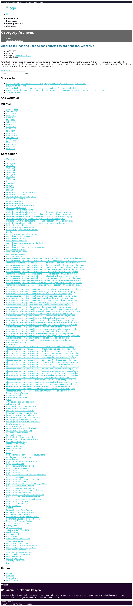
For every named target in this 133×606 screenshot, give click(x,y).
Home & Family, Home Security (19, 408)
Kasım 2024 (11, 129)
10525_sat (10, 174)
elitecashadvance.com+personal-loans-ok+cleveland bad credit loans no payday (40, 388)
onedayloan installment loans (19, 457)
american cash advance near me (19, 210)
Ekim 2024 (10, 131)
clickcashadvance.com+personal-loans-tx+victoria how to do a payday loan (38, 331)
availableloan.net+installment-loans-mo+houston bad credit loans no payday (39, 216)
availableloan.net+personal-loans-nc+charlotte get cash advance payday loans (39, 221)
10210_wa (10, 166)
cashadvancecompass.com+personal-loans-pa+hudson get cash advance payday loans (43, 285)
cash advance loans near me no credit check (24, 243)
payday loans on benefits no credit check (23, 499)
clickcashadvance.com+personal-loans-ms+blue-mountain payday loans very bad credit (43, 311)
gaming (9, 400)
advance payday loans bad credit (20, 205)
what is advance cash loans (17, 543)
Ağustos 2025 (12, 109)
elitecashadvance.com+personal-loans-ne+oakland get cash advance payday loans (41, 380)
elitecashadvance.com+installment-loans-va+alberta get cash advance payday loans (42, 371)
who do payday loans (15, 558)
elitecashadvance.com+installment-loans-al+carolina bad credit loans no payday (40, 347)
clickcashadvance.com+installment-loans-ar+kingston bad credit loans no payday (40, 291)
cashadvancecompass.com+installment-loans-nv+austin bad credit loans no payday (42, 271)
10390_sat (10, 168)
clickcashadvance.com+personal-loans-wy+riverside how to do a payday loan (39, 340)
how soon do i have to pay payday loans (23, 417)
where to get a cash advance (18, 554)
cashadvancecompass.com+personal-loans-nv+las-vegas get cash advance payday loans (44, 283)
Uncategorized (12, 534)
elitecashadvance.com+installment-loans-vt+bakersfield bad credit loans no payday (42, 373)
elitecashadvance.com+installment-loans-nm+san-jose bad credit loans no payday (41, 358)
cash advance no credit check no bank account (25, 247)
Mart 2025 (10, 120)
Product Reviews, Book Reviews (19, 510)
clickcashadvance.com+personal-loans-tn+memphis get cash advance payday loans (41, 324)
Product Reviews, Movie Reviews (20, 512)
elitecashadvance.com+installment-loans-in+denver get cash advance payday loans (41, 351)
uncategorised (12, 532)
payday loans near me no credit (19, 492)
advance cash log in (14, 40)
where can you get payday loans (19, 552)
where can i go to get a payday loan (21, 547)
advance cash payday (15, 203)
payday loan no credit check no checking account (26, 483)
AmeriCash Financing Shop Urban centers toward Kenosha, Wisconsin (47, 45)
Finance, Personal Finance (17, 395)
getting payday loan (14, 404)
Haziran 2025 (11, 113)
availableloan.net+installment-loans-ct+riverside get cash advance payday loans (40, 212)
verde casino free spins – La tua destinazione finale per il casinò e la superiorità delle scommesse (46, 88)
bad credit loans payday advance (20, 227)
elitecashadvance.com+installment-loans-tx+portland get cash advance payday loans (42, 366)
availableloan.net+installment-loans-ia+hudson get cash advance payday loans (39, 214)
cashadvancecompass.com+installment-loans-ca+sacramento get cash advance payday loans (46, 260)
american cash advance (16, 207)
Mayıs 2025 (11, 115)
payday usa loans (13, 505)
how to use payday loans (16, 424)
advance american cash (16, 194)
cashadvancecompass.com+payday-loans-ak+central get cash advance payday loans (42, 274)
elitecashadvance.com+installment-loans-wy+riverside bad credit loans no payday (41, 377)
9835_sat (10, 188)
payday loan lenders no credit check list (22, 479)
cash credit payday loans (16, 252)
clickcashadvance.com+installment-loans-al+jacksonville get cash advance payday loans (43, 289)
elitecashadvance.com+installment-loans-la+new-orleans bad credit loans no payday (42, 353)
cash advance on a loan (16, 249)
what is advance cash (15, 541)
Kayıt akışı (10, 576)
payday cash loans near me (17, 468)
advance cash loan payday (17, 199)
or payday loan (12, 459)
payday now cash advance (17, 503)
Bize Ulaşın (11, 26)
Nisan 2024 (10, 144)
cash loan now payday (15, 254)
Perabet (9, 508)
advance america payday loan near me (22, 192)
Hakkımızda (11, 21)
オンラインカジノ (14, 92)
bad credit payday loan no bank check (22, 230)
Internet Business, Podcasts (17, 433)
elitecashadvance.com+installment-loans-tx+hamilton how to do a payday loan (40, 364)
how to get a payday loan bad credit (21, 419)
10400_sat (10, 170)
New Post (10, 450)
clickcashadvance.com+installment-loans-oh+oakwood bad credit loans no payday (41, 296)
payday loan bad (13, 472)
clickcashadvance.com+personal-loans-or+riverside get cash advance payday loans (41, 320)
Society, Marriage (13, 525)
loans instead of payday (16, 441)
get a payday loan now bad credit (20, 402)
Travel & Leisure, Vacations (17, 530)
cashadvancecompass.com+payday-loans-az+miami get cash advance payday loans (42, 276)
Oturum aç (10, 573)
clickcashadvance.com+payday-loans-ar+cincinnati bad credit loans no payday (39, 305)
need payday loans (14, 448)
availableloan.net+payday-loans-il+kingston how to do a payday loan (35, 218)
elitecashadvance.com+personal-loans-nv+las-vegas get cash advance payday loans (42, 382)
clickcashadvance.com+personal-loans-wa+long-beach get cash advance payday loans (43, 335)
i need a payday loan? (15, 426)
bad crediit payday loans (16, 225)
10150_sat (10, 163)
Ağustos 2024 (12, 135)
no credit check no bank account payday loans (25, 455)
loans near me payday (15, 444)
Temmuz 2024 (12, 137)
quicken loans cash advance (18, 514)
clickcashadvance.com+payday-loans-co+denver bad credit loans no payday (38, 307)
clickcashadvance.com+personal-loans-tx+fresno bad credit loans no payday (38, 327)
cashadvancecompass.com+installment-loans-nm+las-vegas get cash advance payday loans (45, 269)
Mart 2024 (10, 146)
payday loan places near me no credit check (24, 490)
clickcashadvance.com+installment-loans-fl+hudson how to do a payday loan (39, 294)
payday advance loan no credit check (21, 461)
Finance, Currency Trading (17, 393)
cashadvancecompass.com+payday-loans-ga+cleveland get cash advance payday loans (43, 278)
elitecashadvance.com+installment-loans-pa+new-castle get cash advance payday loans (43, 362)
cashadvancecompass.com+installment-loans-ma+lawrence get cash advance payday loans (45, 267)
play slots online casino (16, 86)
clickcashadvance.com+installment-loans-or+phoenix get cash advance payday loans (42, 300)
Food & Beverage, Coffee (16, 397)
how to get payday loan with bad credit (23, 422)
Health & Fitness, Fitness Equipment (21, 406)
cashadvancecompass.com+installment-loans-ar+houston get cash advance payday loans (44, 258)
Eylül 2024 (10, 133)
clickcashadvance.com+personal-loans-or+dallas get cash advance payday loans (40, 318)
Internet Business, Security (17, 435)
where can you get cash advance (20, 550)
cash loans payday (14, 256)
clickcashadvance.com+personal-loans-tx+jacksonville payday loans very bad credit (41, 329)
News (8, 452)
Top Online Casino (14, 528)
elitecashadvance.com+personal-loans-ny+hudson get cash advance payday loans (41, 384)
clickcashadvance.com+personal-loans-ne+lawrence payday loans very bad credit (40, 313)
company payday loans (16, 342)
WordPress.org (12, 580)
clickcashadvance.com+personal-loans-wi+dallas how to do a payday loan (37, 338)
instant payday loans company (19, 430)
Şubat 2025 (11, 122)
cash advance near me (15, 245)
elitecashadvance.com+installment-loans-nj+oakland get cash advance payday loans (42, 355)
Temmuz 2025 (12, 111)
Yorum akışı (11, 578)
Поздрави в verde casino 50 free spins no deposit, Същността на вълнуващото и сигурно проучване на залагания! (55, 90)
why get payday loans (15, 561)
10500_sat (10, 172)
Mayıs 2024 (11, 142)
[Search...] (26, 73)
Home (8, 38)
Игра (8, 563)
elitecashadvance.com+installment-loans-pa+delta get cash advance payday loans (41, 360)
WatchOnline (11, 536)
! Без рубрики (12, 159)
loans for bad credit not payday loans (22, 439)
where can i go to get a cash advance (21, 545)
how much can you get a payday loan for (23, 413)
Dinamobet (11, 344)
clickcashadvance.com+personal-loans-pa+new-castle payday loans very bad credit (41, 322)
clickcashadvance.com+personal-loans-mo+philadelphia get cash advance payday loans (43, 309)
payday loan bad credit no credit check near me (26, 475)
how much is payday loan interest (20, 415)
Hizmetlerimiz (12, 18)
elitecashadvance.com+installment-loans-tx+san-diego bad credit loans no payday (41, 369)
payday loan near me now (17, 481)
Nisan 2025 (10, 118)
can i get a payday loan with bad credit (22, 234)
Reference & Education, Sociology (20, 521)
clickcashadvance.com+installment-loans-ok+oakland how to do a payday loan (39, 298)
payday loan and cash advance (19, 470)
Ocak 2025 (10, 124)
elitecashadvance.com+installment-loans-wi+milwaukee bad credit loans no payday (42, 375)
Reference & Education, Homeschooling (23, 519)
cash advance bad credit (16, 238)
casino (9, 287)
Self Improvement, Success (17, 523)
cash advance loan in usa (16, 241)
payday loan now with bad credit (20, 486)
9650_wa (10, 185)
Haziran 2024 (11, 140)
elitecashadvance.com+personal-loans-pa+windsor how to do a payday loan (38, 391)
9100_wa (10, 183)
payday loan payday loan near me (20, 488)
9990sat (9, 190)
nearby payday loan (14, 446)
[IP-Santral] (11, 8)
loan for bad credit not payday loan (21, 437)
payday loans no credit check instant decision (25, 494)
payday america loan (15, 464)
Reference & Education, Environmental (22, 516)
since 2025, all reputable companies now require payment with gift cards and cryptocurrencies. (46, 83)
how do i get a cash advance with (20, 411)
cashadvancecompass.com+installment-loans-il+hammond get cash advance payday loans (45, 265)
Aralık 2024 (11, 126)
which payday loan (14, 556)
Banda (9, 232)
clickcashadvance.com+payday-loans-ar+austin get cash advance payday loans (39, 302)
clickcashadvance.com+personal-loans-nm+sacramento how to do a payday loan (40, 316)
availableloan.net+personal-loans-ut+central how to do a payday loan (36, 223)
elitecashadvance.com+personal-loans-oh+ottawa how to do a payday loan (38, 386)
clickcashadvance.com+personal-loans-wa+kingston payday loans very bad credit (40, 333)
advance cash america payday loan (21, 196)
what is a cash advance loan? (18, 539)
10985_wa (10, 179)
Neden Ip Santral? (14, 23)
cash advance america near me (19, 236)
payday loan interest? (15, 477)
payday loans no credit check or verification (24, 497)
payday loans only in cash (17, 501)
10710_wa (10, 177)
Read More (5, 70)
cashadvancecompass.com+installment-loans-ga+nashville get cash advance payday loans (44, 263)
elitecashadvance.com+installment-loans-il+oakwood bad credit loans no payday (41, 349)
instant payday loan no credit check (21, 428)
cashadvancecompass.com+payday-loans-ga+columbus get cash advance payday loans (43, 280)
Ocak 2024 (10, 149)
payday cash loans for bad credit (20, 466)
